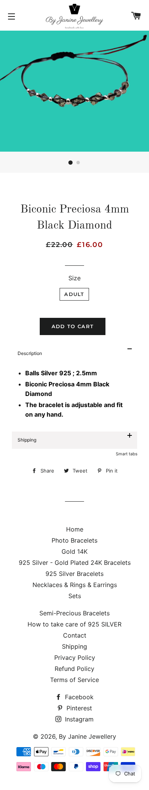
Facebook (78, 697)
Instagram (78, 719)
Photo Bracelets (74, 540)
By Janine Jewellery (87, 736)
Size (74, 278)
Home (74, 529)
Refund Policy (74, 668)
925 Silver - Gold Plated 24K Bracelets (75, 562)
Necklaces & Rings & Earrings (74, 585)
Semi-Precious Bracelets (74, 613)
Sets (74, 596)
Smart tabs (127, 453)
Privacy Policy (74, 657)
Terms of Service (74, 680)
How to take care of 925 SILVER (74, 624)
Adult (74, 294)
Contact (74, 635)
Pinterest (78, 708)
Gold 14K (74, 551)
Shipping (74, 646)
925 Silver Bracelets (74, 573)
